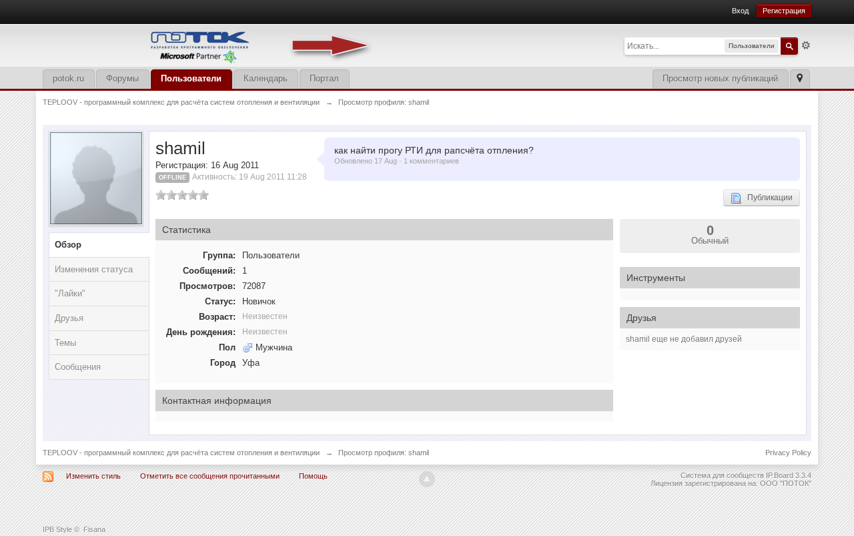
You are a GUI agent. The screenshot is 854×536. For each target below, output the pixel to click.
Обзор (68, 245)
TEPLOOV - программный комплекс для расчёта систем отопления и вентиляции (181, 453)
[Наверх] (427, 479)
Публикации (767, 197)
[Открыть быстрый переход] (799, 79)
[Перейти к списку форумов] (209, 44)
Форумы (122, 78)
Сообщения (78, 367)
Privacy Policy (788, 453)
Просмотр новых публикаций (720, 78)
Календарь (266, 78)
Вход (740, 11)
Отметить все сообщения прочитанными (210, 476)
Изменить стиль (93, 476)
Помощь (313, 476)
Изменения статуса (94, 269)
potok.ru (68, 78)
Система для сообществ (722, 475)
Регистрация (784, 11)
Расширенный (806, 45)
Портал (324, 78)
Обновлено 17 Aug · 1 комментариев (396, 161)
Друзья (69, 318)
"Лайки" (70, 293)
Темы (65, 343)
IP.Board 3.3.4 (788, 475)
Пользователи (191, 78)
